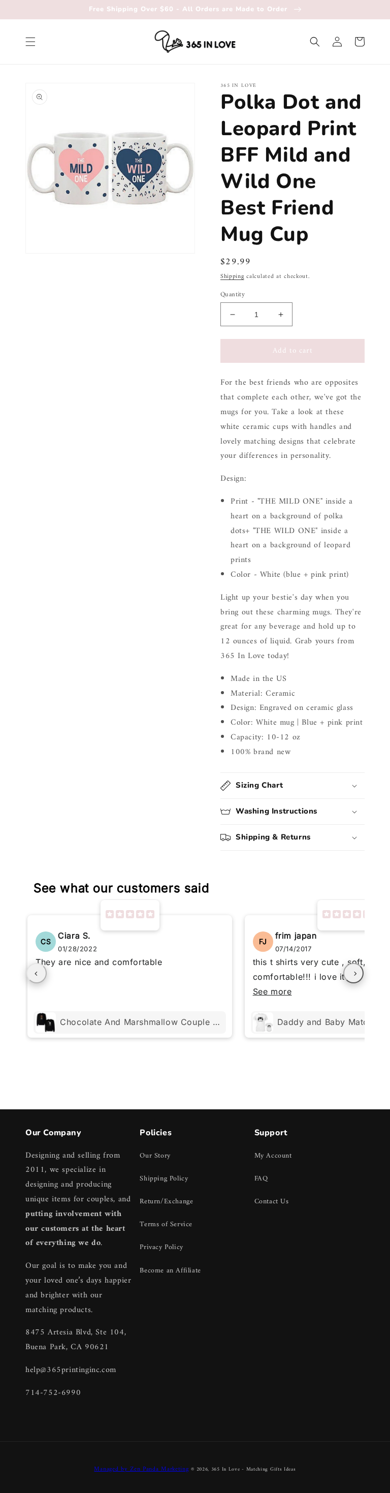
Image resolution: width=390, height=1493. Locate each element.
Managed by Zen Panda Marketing (141, 1469)
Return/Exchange (166, 1201)
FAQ (261, 1178)
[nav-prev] (36, 973)
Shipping (232, 276)
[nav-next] (353, 973)
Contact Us (271, 1201)
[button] (30, 41)
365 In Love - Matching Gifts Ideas (253, 1469)
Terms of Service (166, 1224)
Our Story (155, 1155)
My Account (273, 1155)
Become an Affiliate (170, 1270)
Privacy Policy (161, 1247)
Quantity (232, 295)
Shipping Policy (164, 1178)
